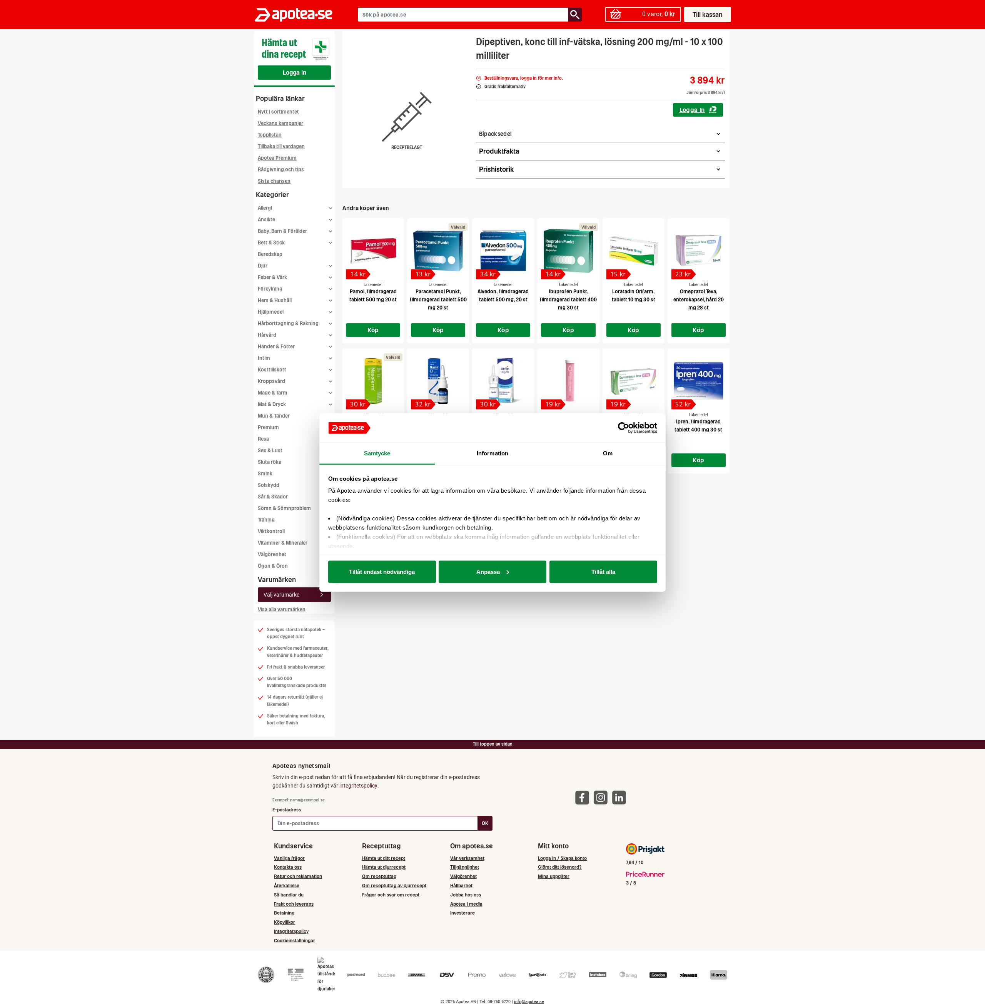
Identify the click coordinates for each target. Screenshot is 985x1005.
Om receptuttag (379, 876)
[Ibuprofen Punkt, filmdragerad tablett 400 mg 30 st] (568, 251)
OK (485, 823)
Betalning (284, 913)
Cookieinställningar (294, 940)
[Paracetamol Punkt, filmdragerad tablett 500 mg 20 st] (438, 251)
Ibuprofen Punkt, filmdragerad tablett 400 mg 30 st (568, 299)
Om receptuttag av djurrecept (394, 885)
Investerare (462, 913)
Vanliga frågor (289, 858)
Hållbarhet (461, 885)
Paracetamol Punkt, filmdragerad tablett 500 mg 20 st (438, 299)
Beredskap (270, 254)
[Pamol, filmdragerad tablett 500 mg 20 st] (373, 251)
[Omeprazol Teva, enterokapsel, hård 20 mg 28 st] (699, 251)
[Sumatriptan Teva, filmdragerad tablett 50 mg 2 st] (633, 381)
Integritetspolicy (291, 931)
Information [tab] (492, 453)
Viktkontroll (271, 531)
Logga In (692, 110)
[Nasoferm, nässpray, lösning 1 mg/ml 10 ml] (373, 381)
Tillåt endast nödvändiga (382, 571)
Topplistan (270, 135)
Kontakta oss (288, 867)
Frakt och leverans (294, 904)
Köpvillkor (284, 922)
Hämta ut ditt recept (383, 858)
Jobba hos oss (465, 895)
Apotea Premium (277, 158)
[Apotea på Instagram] (602, 797)
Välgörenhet (272, 554)
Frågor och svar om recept (390, 895)
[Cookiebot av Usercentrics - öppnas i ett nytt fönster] (623, 428)
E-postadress (286, 810)
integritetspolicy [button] (358, 786)
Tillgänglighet (464, 867)
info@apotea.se (529, 1001)
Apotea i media (466, 904)
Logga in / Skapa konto (562, 858)
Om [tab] (608, 453)
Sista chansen (274, 181)
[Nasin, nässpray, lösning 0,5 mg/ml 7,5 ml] (438, 381)
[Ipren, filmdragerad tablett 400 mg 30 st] (699, 381)
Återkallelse (286, 885)
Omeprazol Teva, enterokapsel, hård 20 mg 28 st (698, 299)
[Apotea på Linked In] (621, 797)
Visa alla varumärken (282, 609)
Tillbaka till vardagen (281, 146)
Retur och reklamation (298, 876)
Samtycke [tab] (377, 453)
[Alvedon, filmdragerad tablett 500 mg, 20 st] (503, 251)
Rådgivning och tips (281, 169)
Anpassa (488, 571)
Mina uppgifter (553, 876)
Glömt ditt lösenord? (559, 867)
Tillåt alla (603, 571)
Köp (373, 330)
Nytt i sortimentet (278, 112)
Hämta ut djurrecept (384, 867)
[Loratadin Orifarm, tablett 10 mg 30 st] (633, 251)
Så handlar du (289, 895)
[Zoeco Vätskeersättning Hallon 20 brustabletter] (568, 381)
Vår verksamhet (467, 858)
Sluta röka (269, 462)
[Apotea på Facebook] (584, 797)
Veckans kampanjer (280, 123)
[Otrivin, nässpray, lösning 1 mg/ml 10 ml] (503, 381)
